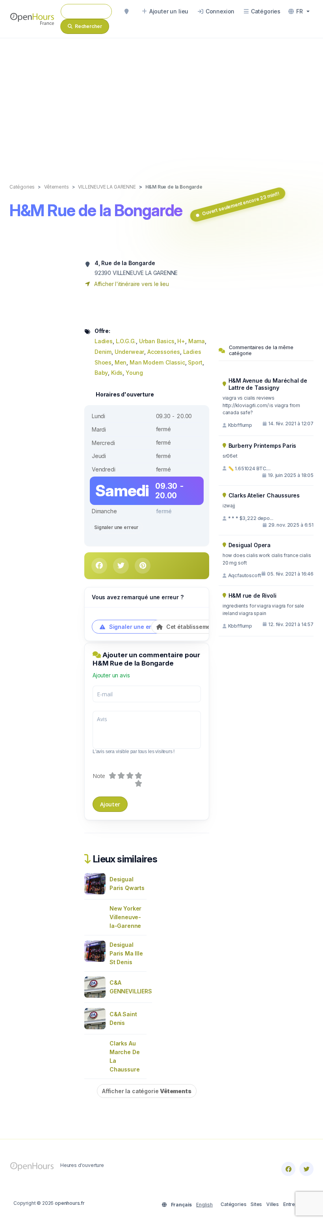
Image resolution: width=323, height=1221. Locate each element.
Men (120, 362)
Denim (103, 351)
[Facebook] (288, 1169)
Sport (195, 362)
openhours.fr (70, 1203)
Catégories (233, 1204)
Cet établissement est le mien (206, 626)
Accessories (163, 351)
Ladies (104, 341)
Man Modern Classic (157, 362)
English (204, 1205)
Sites (256, 1204)
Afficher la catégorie (146, 1091)
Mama (196, 341)
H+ (181, 341)
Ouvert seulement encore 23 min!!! (241, 203)
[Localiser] (126, 11)
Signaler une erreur (116, 527)
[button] (299, 11)
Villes (272, 1204)
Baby (101, 372)
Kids (117, 372)
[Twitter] (306, 1169)
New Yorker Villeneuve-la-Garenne (125, 917)
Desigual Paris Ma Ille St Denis (126, 953)
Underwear (129, 351)
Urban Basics (156, 341)
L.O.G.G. (126, 341)
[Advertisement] (161, 102)
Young (134, 372)
